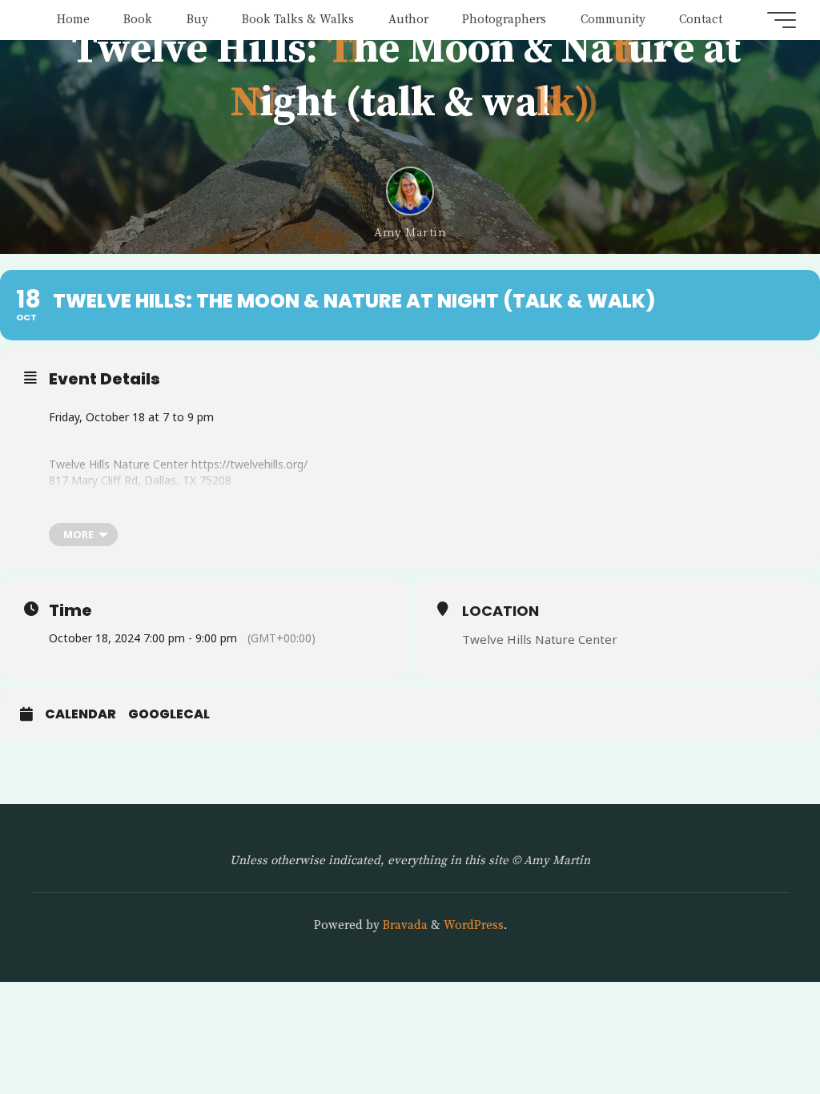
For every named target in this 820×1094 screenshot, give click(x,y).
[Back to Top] (757, 1031)
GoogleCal (169, 714)
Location (500, 611)
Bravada (404, 925)
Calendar (80, 714)
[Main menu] (781, 20)
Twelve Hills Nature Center (539, 639)
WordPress (474, 925)
